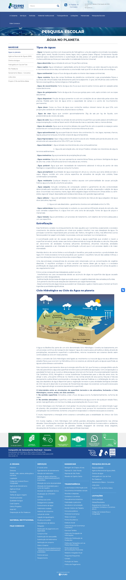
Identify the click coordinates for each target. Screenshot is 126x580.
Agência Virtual (15, 489)
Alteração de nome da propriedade (49, 483)
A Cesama (13, 16)
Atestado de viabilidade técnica (48, 491)
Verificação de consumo (45, 542)
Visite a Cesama (42, 545)
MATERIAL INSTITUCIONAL (22, 520)
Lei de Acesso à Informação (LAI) (76, 488)
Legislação (13, 478)
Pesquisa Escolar (98, 16)
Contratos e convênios (72, 496)
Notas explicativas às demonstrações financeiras (74, 549)
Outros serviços (42, 555)
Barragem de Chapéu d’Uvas (74, 468)
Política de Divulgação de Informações (73, 534)
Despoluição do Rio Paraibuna (20, 512)
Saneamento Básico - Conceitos (19, 73)
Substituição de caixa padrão (47, 537)
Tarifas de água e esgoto (18, 495)
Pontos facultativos (71, 520)
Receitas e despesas (72, 493)
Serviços (23, 16)
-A (69, 5)
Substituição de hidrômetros (47, 539)
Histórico (13, 468)
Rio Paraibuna (13, 69)
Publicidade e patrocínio (73, 502)
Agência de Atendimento (18, 486)
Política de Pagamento (73, 564)
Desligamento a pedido (45, 503)
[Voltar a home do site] (16, 6)
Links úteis (12, 77)
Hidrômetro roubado (44, 508)
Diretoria (13, 470)
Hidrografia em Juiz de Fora (17, 65)
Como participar (97, 499)
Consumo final (42, 534)
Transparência (62, 16)
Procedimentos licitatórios (74, 499)
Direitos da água (14, 60)
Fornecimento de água (45, 505)
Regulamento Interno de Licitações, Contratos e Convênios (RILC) (103, 507)
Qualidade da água (16, 501)
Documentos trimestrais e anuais (76, 490)
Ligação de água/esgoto (45, 517)
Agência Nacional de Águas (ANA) (20, 56)
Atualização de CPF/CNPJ (46, 494)
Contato (67, 559)
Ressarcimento (42, 558)
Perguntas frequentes (72, 556)
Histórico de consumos (45, 511)
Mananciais (85, 16)
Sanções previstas (16, 498)
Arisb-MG (13, 509)
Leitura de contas (43, 514)
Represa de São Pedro (72, 473)
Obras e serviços (70, 517)
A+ (78, 5)
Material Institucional (46, 16)
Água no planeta (14, 52)
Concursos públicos (71, 511)
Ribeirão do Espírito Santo (73, 476)
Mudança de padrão (44, 520)
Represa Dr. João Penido (73, 470)
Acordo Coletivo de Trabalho (74, 508)
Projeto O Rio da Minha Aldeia (18, 81)
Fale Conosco (15, 23)
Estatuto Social (70, 523)
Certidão (40, 497)
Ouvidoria (13, 492)
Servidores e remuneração (74, 505)
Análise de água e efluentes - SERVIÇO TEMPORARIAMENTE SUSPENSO (48, 478)
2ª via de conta (42, 468)
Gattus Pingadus (15, 506)
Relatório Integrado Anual (73, 553)
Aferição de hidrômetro (45, 473)
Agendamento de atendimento (48, 470)
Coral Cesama (14, 504)
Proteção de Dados (71, 561)
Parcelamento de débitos (46, 523)
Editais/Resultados (98, 502)
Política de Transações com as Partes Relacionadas (75, 544)
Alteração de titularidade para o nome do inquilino (47, 487)
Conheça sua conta (43, 500)
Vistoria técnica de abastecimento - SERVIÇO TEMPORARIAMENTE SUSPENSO (49, 550)
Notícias (32, 16)
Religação (40, 526)
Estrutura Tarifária (70, 530)
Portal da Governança (72, 514)
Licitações (74, 16)
